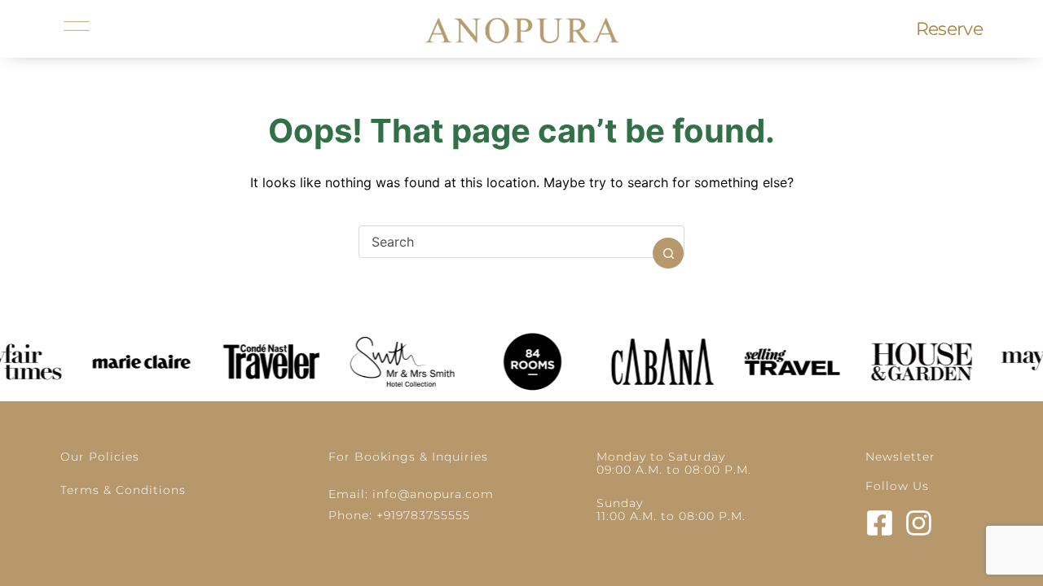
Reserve (949, 29)
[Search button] (668, 253)
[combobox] (506, 241)
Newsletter (900, 456)
